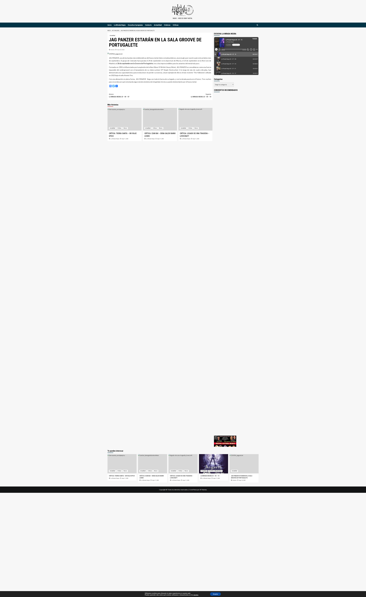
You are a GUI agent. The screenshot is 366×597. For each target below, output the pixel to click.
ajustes (195, 595)
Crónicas (167, 25)
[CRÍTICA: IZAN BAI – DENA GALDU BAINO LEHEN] (160, 119)
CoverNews (193, 489)
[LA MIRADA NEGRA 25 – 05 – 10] (213, 463)
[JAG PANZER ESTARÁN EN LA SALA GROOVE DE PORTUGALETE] (244, 463)
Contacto (148, 25)
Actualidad (158, 25)
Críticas (176, 25)
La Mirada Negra (120, 25)
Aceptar (215, 594)
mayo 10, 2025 (120, 49)
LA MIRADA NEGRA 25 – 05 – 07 (119, 95)
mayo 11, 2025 (125, 138)
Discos (125, 128)
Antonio (113, 49)
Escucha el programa (135, 25)
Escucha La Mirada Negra (215, 471)
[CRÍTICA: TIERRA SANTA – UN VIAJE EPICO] (125, 119)
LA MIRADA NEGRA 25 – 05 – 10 (201, 95)
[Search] (257, 25)
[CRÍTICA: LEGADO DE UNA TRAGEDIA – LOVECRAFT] (195, 119)
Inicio (110, 25)
